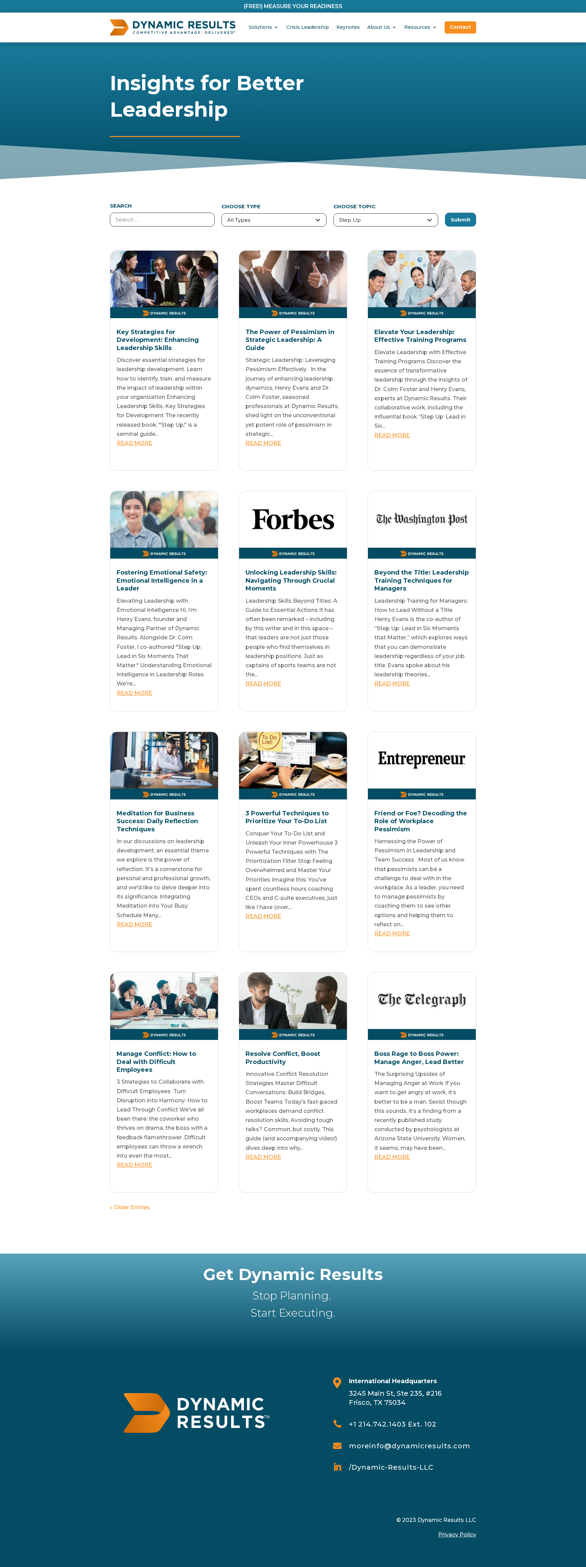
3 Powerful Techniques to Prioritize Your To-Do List (287, 817)
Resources (417, 27)
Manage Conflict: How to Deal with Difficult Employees (156, 1061)
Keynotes (348, 27)
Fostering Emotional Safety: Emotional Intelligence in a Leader (162, 580)
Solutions (260, 27)
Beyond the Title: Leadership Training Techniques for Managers (421, 580)
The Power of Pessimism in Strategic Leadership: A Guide (290, 340)
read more (134, 443)
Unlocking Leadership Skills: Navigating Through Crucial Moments (291, 580)
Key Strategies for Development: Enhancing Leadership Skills (158, 340)
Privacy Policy (457, 1534)
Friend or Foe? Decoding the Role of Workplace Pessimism (420, 821)
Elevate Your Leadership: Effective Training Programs (420, 336)
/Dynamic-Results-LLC (391, 1467)
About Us (378, 27)
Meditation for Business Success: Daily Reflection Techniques (157, 821)
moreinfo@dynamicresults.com (409, 1446)
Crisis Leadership (307, 27)
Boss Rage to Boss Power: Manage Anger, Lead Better (419, 1057)
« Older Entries (130, 1207)
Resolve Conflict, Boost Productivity (283, 1057)
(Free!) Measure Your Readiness (293, 6)
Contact (460, 27)
